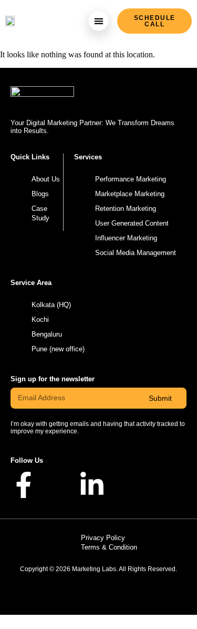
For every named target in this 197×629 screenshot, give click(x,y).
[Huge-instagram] (58, 485)
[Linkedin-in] (92, 485)
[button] (98, 21)
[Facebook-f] (24, 485)
